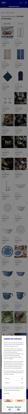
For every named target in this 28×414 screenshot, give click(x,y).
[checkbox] (18, 409)
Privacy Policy (6, 393)
